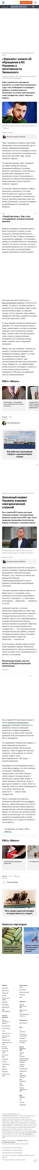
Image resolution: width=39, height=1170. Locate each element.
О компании (22, 1030)
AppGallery (22, 1105)
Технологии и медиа (6, 998)
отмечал (15, 768)
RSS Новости (23, 1023)
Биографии (5, 1004)
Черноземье (5, 1064)
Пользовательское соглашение (12, 1152)
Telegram (22, 994)
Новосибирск (6, 1028)
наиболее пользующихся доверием (15, 723)
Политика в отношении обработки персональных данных (18, 1156)
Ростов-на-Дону (5, 1055)
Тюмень (4, 1061)
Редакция (22, 1038)
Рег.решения (22, 1068)
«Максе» (8, 831)
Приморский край (6, 1074)
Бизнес (4, 995)
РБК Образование (6, 1010)
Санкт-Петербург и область (6, 1021)
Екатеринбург (6, 1026)
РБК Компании (22, 1080)
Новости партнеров (14, 924)
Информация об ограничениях (12, 1147)
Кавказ (4, 1066)
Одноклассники (24, 992)
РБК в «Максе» (11, 381)
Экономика (5, 990)
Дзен (21, 997)
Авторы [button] (4, 417)
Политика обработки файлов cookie (13, 1159)
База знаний (5, 1007)
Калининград (6, 1040)
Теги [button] (10, 417)
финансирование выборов (13, 302)
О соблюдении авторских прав (12, 1150)
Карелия (4, 1069)
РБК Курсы (21, 1084)
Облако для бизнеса (22, 1054)
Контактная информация (22, 1035)
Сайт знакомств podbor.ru (22, 1075)
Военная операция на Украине (12, 53)
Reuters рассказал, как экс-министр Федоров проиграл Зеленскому (16, 663)
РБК (3, 213)
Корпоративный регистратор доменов (22, 1060)
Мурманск (5, 1071)
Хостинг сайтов (22, 1065)
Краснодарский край (6, 1043)
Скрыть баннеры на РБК (23, 1005)
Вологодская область (6, 1036)
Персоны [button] (17, 876)
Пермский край (5, 1051)
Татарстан (5, 1059)
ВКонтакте (23, 989)
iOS (21, 1100)
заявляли (18, 238)
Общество (5, 993)
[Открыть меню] (35, 2)
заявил (30, 801)
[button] (14, 398)
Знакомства (22, 1071)
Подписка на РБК (23, 1010)
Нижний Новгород (5, 1047)
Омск (3, 1031)
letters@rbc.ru (29, 1134)
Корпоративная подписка (24, 1015)
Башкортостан (6, 1033)
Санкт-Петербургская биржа (15, 1141)
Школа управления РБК (22, 1089)
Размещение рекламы (22, 1041)
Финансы (4, 1002)
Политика (5, 669)
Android (22, 1102)
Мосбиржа (20, 1140)
